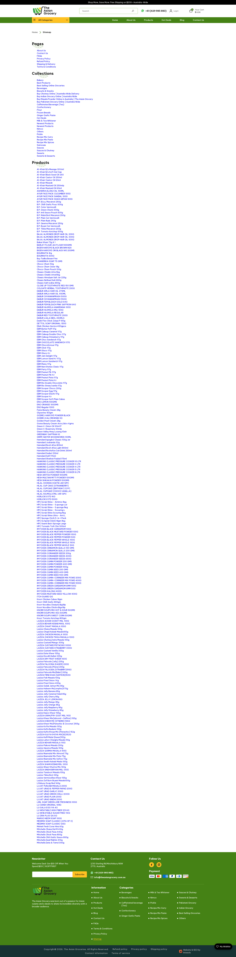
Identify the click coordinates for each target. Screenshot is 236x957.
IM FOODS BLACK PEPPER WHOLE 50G (55, 545)
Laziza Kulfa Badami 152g (49, 729)
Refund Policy (43, 61)
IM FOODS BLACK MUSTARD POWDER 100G (57, 531)
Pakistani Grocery (187, 903)
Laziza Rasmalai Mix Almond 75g (52, 753)
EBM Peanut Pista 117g (47, 377)
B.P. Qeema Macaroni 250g (50, 223)
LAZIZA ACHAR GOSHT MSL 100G (53, 621)
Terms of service (121, 953)
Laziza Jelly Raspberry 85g (49, 707)
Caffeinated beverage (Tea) (132, 904)
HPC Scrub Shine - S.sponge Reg (52, 507)
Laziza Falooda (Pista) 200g (50, 667)
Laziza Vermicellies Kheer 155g (52, 778)
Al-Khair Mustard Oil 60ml (49, 188)
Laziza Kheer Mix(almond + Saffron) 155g (56, 718)
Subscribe (79, 874)
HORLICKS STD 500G (47, 499)
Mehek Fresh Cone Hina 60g (50, 826)
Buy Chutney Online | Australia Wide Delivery (58, 93)
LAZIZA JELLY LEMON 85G (49, 699)
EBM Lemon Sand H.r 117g (49, 358)
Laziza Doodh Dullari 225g (49, 656)
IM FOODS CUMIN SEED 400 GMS (52, 572)
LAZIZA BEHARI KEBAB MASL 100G (53, 623)
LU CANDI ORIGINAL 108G (49, 805)
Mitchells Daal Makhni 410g (50, 840)
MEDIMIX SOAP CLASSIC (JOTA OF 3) (55, 821)
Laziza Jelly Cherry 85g (48, 696)
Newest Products (45, 123)
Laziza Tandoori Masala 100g (51, 772)
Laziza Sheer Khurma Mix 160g (51, 767)
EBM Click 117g (44, 348)
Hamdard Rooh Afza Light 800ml (52, 448)
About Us (97, 897)
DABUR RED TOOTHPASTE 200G (52, 315)
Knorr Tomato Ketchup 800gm (51, 618)
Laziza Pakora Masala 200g (50, 745)
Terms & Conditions (46, 67)
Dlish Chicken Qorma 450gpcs (51, 326)
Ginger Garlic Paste (46, 115)
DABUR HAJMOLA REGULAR (50, 312)
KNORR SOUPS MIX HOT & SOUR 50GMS (56, 610)
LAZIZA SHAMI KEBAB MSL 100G (52, 764)
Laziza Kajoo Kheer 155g (49, 713)
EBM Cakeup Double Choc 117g (51, 334)
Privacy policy (139, 949)
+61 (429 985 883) (155, 10)
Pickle (40, 134)
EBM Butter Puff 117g (46, 329)
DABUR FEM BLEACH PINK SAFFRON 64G (56, 304)
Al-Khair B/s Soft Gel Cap (49, 172)
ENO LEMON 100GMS (47, 402)
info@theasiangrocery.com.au (109, 877)
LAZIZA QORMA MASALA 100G (51, 750)
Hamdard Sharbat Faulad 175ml (52, 458)
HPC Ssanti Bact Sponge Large (51, 523)
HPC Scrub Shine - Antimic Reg (51, 502)
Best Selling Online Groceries (50, 85)
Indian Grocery (186, 908)
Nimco (40, 129)
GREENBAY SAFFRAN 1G (48, 434)
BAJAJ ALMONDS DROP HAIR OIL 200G (55, 234)
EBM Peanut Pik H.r (46, 375)
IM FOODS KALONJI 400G (49, 591)
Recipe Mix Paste (45, 139)
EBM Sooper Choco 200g (49, 388)
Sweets (40, 153)
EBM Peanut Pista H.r (47, 380)
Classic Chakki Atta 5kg (48, 272)
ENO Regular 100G (45, 407)
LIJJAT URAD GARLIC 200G (50, 791)
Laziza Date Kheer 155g (48, 653)
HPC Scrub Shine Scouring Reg (51, 513)
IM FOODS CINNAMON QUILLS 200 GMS (56, 550)
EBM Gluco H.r (43, 353)
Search (133, 11)
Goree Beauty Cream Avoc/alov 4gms (55, 423)
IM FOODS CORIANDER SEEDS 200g (54, 553)
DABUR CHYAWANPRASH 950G (52, 299)
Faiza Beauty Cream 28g (48, 410)
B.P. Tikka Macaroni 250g (49, 229)
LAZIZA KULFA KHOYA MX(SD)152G (54, 734)
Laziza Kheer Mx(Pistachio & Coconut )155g (58, 723)
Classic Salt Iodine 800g (48, 283)
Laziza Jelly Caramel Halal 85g (51, 694)
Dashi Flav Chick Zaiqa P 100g (51, 320)
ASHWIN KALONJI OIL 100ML (50, 191)
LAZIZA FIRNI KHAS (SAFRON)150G (54, 675)
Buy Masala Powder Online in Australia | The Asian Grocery (65, 99)
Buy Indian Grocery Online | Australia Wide (57, 96)
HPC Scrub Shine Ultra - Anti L (51, 515)
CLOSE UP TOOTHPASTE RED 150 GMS (55, 285)
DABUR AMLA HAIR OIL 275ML (51, 291)
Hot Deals (41, 118)
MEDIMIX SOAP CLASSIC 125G (51, 824)
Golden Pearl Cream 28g (48, 421)
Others (40, 131)
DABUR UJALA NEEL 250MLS (50, 318)
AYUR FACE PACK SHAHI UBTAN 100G (55, 199)
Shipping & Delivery (46, 64)
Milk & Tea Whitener (46, 120)
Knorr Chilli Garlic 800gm (49, 602)
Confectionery (44, 107)
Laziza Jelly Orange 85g (48, 705)
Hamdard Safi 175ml (46, 456)
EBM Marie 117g (44, 364)
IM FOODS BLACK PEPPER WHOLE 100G (56, 540)
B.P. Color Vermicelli (46, 207)
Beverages (42, 88)
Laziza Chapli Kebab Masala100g (52, 632)
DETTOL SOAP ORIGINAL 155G (51, 323)
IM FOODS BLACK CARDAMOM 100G (54, 529)
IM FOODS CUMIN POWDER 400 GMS (54, 564)
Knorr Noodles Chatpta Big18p (51, 604)
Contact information (96, 953)
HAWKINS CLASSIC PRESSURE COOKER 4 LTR (58, 467)
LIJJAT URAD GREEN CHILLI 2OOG (53, 794)
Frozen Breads (43, 112)
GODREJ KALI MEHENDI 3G (49, 418)
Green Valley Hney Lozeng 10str (52, 431)
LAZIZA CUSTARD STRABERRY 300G (54, 648)
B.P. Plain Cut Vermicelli (48, 218)
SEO (195, 950)
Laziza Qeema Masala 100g (50, 748)
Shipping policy (159, 949)
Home (35, 32)
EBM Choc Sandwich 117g (49, 339)
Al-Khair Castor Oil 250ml (49, 177)
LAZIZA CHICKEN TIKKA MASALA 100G (55, 637)
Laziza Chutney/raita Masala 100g (53, 640)
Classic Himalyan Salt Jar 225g (51, 277)
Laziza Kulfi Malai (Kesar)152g (51, 737)
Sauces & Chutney (45, 150)
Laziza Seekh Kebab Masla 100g (52, 761)
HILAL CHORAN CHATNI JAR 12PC (53, 483)
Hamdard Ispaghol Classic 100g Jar (53, 439)
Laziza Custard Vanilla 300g (50, 650)
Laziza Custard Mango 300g (50, 642)
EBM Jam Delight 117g (47, 356)
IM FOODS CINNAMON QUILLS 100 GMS (55, 548)
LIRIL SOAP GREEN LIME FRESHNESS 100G (57, 802)
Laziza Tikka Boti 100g (47, 775)
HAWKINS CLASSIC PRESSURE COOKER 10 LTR (59, 461)
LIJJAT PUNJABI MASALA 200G (52, 786)
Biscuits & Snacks (45, 91)
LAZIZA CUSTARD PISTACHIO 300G (54, 645)
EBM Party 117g (44, 369)
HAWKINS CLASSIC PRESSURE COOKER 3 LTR (58, 464)
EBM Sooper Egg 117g (47, 391)
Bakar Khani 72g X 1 (46, 242)
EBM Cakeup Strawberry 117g (50, 337)
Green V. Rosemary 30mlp (49, 429)
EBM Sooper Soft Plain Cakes (51, 399)
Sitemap (47, 32)
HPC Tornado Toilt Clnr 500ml (51, 526)
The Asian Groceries (75, 949)
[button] (50, 20)
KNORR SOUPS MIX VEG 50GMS (52, 613)
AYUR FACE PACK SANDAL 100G (52, 196)
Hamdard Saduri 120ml (47, 453)
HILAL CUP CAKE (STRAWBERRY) (53, 485)
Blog (95, 913)
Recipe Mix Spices (45, 142)
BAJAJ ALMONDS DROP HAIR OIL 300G (55, 237)
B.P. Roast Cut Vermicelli (48, 226)
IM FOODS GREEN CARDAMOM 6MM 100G (56, 586)
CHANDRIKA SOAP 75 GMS (49, 261)
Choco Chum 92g (45, 264)
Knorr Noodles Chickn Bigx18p (51, 607)
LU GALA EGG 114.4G (47, 807)
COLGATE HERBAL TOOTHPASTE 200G (56, 288)
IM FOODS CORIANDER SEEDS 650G (54, 558)
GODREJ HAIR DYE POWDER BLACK (53, 415)
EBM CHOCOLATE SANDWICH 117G (53, 342)
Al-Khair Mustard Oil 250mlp (50, 185)
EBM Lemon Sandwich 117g (49, 361)
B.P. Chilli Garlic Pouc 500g (50, 204)
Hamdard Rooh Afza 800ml (50, 445)
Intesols (187, 952)
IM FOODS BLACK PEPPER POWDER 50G (56, 537)
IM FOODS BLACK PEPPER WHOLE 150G (56, 542)
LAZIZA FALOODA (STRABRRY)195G (54, 669)
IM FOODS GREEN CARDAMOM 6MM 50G (56, 588)
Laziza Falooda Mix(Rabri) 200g (52, 672)
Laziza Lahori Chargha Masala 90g (53, 740)
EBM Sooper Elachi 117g (48, 394)
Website (187, 950)
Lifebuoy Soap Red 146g (48, 783)
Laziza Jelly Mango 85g (48, 702)
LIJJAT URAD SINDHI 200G (49, 799)
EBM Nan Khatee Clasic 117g (50, 366)
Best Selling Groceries (189, 913)
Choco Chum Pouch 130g (49, 269)
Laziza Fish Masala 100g (48, 677)
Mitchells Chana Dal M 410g (50, 829)
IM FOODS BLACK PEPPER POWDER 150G (56, 534)
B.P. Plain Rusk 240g (46, 220)
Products (97, 903)
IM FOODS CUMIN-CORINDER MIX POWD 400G (59, 580)
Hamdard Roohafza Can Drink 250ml (54, 450)
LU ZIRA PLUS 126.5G (47, 815)
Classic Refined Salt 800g (49, 280)
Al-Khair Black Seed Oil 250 (50, 174)
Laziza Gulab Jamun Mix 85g (50, 686)
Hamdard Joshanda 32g (48, 442)
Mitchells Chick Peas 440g (49, 832)
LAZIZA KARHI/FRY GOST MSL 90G (54, 715)
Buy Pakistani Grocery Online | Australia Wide (58, 102)
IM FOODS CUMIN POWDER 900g (52, 567)
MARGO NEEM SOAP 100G (49, 818)
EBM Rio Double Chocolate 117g (52, 383)
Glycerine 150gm (45, 412)
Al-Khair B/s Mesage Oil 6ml (50, 169)
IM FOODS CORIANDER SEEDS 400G (54, 556)
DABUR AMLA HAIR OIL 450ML (51, 293)
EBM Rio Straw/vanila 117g (49, 385)
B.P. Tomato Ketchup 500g (50, 231)
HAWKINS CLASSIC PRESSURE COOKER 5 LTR (58, 469)
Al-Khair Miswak (45, 183)
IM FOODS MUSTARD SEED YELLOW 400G (57, 594)
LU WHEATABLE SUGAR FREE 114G (53, 813)
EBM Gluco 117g (44, 350)
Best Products (43, 83)
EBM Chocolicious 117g (47, 345)
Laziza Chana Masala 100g (49, 629)
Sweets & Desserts (46, 156)
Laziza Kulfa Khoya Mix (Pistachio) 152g (56, 732)
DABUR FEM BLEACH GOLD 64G (52, 302)
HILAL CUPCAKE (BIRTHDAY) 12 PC (53, 488)
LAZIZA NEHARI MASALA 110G (51, 742)
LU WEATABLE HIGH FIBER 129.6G (53, 810)
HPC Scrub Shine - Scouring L (51, 510)
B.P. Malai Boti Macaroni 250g (51, 215)
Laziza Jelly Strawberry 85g (50, 710)
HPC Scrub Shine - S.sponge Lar (52, 504)
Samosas (41, 145)
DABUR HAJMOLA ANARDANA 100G (54, 307)
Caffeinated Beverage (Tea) (50, 104)
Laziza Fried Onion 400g (48, 683)
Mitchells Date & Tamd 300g (50, 842)
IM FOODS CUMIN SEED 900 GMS (52, 575)
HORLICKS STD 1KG (46, 496)
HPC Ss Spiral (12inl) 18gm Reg (51, 521)
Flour (39, 110)
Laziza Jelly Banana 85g (48, 691)
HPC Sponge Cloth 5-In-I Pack (51, 518)
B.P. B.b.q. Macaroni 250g (49, 201)
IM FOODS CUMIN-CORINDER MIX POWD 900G (59, 583)
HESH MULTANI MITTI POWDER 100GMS (55, 477)
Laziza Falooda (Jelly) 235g (50, 661)
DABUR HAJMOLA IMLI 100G (50, 310)
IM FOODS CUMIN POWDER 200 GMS (54, 561)
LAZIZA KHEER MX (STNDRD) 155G (53, 721)
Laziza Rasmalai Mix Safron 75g (52, 759)
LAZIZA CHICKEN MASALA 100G (52, 634)
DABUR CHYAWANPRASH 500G (52, 296)
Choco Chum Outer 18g (48, 266)
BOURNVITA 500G (45, 256)
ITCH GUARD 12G (45, 596)
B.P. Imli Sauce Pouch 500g (50, 212)
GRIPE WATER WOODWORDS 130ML (54, 437)
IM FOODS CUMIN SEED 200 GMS (52, 569)
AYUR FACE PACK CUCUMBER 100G (54, 193)
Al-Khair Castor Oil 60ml (49, 180)
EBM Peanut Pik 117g (46, 372)
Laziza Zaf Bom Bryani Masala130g (53, 780)
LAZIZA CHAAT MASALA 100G (51, 626)
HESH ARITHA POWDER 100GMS (52, 475)
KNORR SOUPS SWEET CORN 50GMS (54, 615)
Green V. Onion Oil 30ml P (49, 426)
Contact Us (42, 53)
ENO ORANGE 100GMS (47, 404)
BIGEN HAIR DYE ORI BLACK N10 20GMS (55, 250)
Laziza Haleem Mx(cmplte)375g (52, 688)
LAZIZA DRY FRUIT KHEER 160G (52, 659)
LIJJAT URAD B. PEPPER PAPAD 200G (54, 788)
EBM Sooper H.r (44, 396)
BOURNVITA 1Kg (44, 253)
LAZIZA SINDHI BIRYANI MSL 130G (53, 769)
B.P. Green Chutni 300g (48, 210)
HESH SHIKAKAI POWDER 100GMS (53, 480)
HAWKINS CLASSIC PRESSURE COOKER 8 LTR (58, 472)
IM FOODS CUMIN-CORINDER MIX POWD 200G (59, 577)
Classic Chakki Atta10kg (48, 275)
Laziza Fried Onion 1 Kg (48, 680)
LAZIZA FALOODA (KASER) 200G (53, 664)
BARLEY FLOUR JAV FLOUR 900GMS (54, 245)
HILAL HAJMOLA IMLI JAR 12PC (51, 494)
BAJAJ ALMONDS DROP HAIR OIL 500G (55, 239)
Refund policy (120, 949)
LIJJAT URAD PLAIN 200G (49, 796)
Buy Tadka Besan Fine (47, 258)
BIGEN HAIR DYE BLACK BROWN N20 (54, 247)
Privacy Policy (43, 58)
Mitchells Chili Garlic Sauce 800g (52, 837)
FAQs (39, 56)
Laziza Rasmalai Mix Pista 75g (51, 756)
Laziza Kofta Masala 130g (49, 726)
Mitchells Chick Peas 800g (49, 834)
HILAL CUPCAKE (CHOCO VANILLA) (54, 491)
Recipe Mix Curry (45, 137)
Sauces (40, 148)
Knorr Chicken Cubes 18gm (49, 599)
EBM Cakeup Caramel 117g (49, 331)
